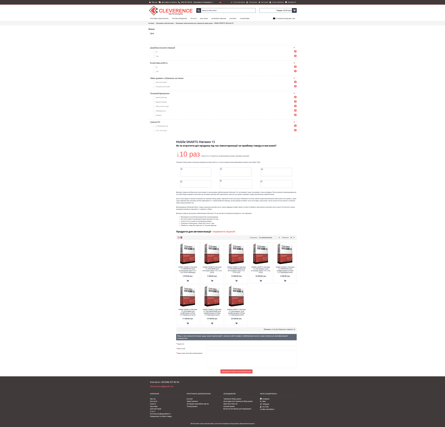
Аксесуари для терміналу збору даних (238, 401)
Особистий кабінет (267, 409)
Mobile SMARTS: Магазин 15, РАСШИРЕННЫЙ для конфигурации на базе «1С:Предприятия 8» (212, 312)
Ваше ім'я (180, 344)
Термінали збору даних (232, 399)
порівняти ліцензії (224, 231)
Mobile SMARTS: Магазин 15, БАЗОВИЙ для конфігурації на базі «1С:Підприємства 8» (187, 312)
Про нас (153, 399)
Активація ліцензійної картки (198, 404)
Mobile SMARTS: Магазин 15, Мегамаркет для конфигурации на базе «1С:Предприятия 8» (236, 312)
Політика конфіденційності (160, 414)
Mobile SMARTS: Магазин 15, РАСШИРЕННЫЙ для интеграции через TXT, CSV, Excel (236, 269)
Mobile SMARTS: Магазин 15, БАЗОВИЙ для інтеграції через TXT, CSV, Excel (212, 269)
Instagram (265, 399)
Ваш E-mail (181, 348)
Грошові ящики (229, 406)
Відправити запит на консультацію (236, 371)
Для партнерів (155, 409)
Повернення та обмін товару (161, 416)
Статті (152, 411)
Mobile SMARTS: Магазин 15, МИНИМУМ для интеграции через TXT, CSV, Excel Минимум (187, 269)
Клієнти (153, 404)
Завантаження (192, 401)
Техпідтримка (192, 406)
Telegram (265, 404)
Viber (264, 401)
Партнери (153, 406)
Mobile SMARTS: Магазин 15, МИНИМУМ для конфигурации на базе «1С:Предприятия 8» (285, 269)
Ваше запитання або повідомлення (189, 353)
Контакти (153, 401)
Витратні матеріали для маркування (237, 409)
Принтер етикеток (230, 404)
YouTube (265, 407)
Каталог (190, 399)
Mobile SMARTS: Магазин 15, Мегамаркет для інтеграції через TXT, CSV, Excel (260, 269)
